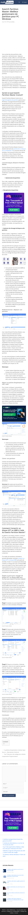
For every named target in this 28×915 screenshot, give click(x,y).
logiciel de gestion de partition (10, 100)
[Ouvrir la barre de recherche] (19, 2)
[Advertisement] (14, 39)
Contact (16, 913)
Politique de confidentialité (13, 911)
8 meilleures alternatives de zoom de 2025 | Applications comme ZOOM (15, 876)
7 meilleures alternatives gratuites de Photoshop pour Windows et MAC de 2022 (15, 899)
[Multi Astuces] (7, 2)
